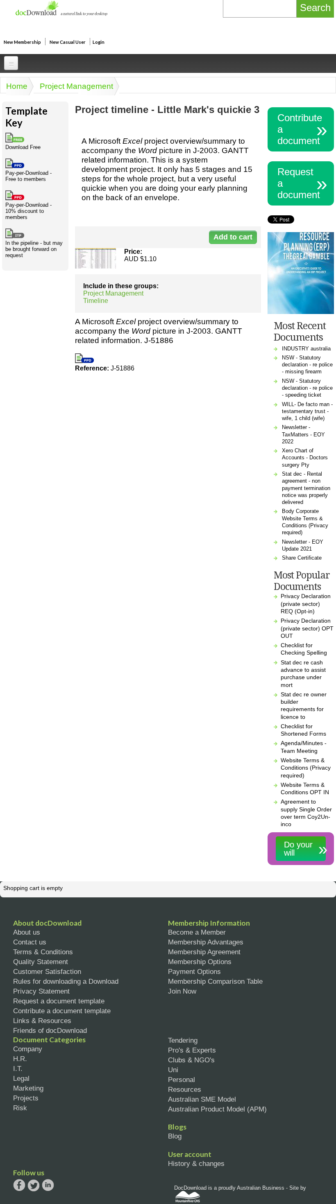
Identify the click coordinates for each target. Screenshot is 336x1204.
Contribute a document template (62, 1011)
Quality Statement (40, 962)
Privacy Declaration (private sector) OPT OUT (307, 628)
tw (33, 1185)
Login (98, 42)
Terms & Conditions (43, 952)
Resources (184, 1089)
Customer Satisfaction (47, 971)
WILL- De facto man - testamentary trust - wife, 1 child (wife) (307, 411)
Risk (20, 1108)
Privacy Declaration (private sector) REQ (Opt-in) (306, 603)
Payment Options (194, 971)
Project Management (76, 86)
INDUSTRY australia (306, 349)
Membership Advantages (205, 942)
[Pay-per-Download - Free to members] (84, 360)
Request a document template (58, 1001)
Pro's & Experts (192, 1050)
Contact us (29, 942)
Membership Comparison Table (215, 981)
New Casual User (68, 42)
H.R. (20, 1059)
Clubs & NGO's (191, 1060)
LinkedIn (48, 1186)
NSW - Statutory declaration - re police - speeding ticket (307, 388)
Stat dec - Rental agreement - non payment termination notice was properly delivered (306, 488)
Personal (181, 1079)
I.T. (18, 1068)
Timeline (95, 300)
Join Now (182, 991)
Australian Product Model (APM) (217, 1109)
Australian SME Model (202, 1099)
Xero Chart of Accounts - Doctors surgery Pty (305, 457)
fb (19, 1185)
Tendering (183, 1040)
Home (16, 86)
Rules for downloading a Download (65, 981)
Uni (173, 1070)
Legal (21, 1078)
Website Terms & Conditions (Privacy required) (306, 768)
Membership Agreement (204, 952)
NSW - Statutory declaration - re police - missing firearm (307, 365)
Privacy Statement (41, 991)
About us (26, 932)
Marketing (28, 1088)
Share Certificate (302, 558)
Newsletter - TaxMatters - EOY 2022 (303, 434)
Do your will (298, 848)
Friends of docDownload (50, 1030)
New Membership (22, 42)
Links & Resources (42, 1021)
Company (27, 1049)
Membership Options (200, 962)
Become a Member (197, 932)
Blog (175, 1136)
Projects (26, 1098)
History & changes (196, 1163)
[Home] (61, 13)
